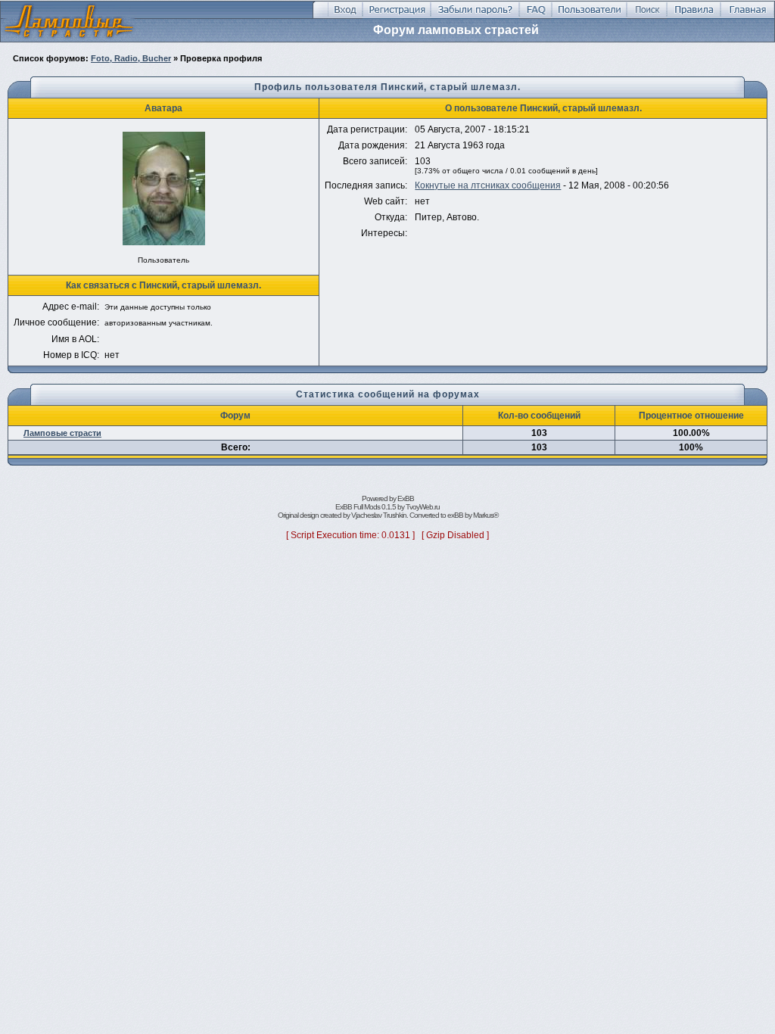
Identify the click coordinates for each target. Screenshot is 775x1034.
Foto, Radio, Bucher (131, 58)
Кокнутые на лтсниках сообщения (488, 185)
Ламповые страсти (62, 433)
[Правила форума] (694, 15)
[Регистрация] (397, 15)
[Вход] (345, 15)
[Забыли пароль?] (475, 15)
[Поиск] (647, 15)
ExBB (405, 498)
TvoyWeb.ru (423, 507)
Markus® (485, 515)
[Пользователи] (589, 15)
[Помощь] (535, 15)
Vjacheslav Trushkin (378, 515)
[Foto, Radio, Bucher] (69, 38)
